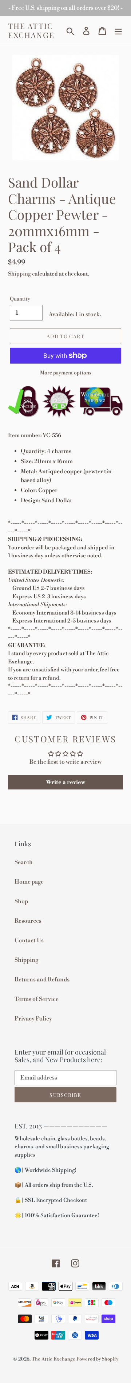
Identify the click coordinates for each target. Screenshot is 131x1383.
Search (24, 862)
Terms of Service (37, 999)
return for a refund (36, 678)
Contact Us (29, 940)
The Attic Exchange (31, 30)
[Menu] (118, 30)
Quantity (20, 299)
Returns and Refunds (42, 979)
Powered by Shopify (97, 1359)
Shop (21, 901)
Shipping (19, 274)
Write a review (65, 782)
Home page (29, 881)
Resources (28, 921)
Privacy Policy (33, 1018)
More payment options (65, 373)
